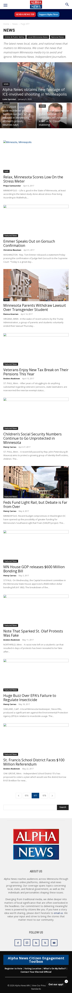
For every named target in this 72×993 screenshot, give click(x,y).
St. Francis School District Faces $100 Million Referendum (33, 762)
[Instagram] (27, 942)
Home (6, 24)
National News (57, 37)
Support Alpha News (48, 14)
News (15, 24)
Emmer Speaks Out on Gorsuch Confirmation (29, 243)
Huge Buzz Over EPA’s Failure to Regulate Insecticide (29, 697)
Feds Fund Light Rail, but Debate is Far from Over (35, 504)
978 (44, 795)
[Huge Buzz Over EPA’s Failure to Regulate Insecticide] (36, 675)
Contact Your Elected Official (36, 971)
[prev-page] (18, 795)
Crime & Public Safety (14, 37)
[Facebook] (18, 942)
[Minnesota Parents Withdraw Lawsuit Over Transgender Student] (36, 285)
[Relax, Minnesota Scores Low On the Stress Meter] (36, 156)
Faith (6, 171)
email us (58, 913)
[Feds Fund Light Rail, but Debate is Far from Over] (36, 482)
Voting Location (32, 968)
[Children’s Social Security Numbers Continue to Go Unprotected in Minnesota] (36, 414)
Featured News (10, 235)
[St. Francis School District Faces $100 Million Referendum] (36, 739)
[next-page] (52, 795)
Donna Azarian (10, 314)
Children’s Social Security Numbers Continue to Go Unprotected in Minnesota (32, 438)
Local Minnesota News (38, 37)
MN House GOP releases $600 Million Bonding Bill (34, 568)
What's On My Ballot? (55, 968)
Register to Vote (13, 968)
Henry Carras (9, 447)
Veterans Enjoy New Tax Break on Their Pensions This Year (35, 371)
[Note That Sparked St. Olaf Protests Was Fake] (36, 611)
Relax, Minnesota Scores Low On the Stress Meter (33, 179)
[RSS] (36, 942)
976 (26, 795)
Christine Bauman (12, 250)
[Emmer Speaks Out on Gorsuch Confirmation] (36, 221)
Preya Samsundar (12, 185)
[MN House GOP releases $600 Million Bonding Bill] (36, 546)
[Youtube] (54, 942)
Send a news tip (25, 14)
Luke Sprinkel (9, 99)
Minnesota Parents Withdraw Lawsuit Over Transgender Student (34, 307)
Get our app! (56, 984)
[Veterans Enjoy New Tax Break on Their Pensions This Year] (36, 349)
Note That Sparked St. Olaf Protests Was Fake (33, 633)
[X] (45, 942)
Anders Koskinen (11, 378)
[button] (5, 5)
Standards (36, 988)
